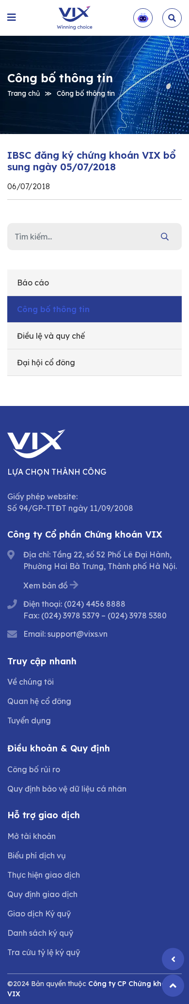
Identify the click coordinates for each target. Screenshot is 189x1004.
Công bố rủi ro (33, 769)
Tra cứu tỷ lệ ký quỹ (43, 952)
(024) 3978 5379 (70, 615)
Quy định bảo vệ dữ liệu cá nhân (66, 789)
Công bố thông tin (86, 93)
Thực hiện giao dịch (43, 875)
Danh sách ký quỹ (40, 933)
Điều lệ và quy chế (51, 336)
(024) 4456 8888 (95, 604)
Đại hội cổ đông (46, 362)
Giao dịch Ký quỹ (39, 913)
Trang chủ (23, 93)
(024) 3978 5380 (137, 615)
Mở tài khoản (31, 836)
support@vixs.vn (77, 634)
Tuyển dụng (29, 720)
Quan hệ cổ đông (39, 701)
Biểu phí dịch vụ (36, 855)
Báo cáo (33, 282)
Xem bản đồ (45, 585)
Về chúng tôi (30, 682)
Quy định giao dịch (42, 894)
